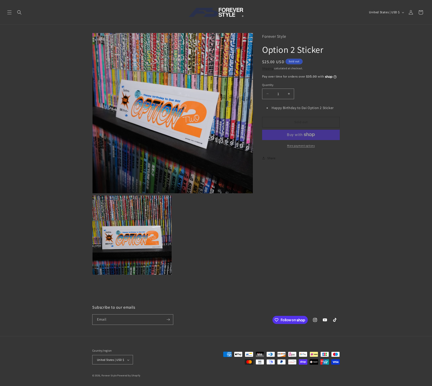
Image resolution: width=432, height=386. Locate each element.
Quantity (267, 85)
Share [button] (271, 158)
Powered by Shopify (128, 375)
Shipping (268, 68)
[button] (9, 12)
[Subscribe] (168, 319)
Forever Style (109, 375)
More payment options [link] (301, 145)
